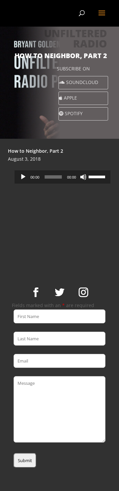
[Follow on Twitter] (59, 292)
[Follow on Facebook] (35, 292)
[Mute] (83, 177)
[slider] (98, 176)
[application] (62, 177)
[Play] (23, 177)
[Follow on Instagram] (83, 292)
